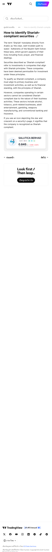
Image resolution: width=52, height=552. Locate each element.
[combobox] (26, 18)
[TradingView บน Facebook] (10, 534)
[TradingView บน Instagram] (22, 534)
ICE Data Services (29, 546)
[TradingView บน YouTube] (16, 534)
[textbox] (27, 18)
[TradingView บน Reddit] (46, 534)
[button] (9, 27)
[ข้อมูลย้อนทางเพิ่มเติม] (19, 27)
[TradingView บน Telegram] (34, 534)
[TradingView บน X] (4, 534)
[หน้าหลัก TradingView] (9, 4)
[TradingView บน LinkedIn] (28, 534)
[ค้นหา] (30, 4)
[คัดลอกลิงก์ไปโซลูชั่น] (37, 36)
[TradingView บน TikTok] (40, 534)
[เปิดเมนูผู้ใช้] (3, 4)
